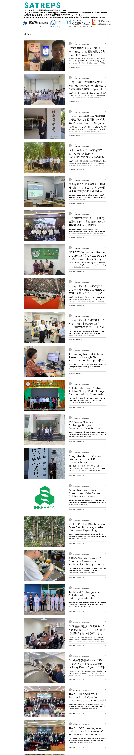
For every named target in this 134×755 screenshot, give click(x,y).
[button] (107, 34)
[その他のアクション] (106, 44)
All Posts (27, 34)
